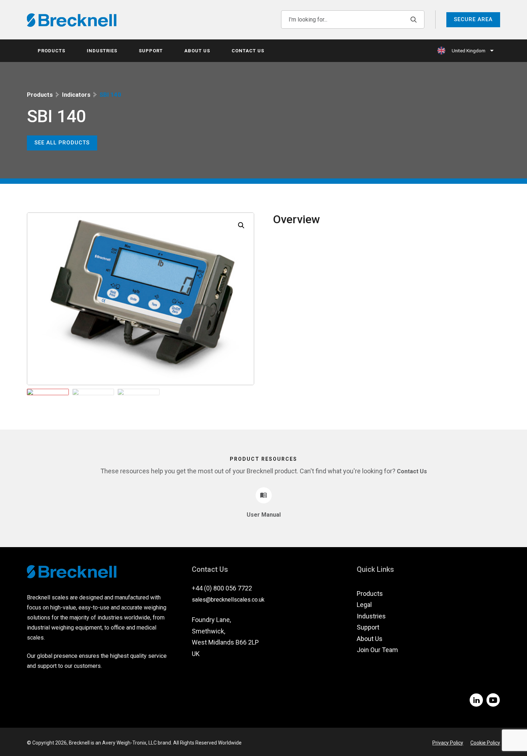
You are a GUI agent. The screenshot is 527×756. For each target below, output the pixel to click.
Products (51, 50)
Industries (102, 50)
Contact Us (248, 50)
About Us (197, 50)
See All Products (62, 142)
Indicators (76, 94)
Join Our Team (377, 650)
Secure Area (473, 19)
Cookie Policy (485, 743)
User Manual (264, 514)
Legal (364, 604)
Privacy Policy (447, 743)
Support (151, 50)
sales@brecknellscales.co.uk (228, 599)
